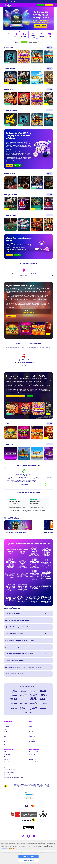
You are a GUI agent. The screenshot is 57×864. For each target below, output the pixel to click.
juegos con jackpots (24, 289)
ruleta (21, 146)
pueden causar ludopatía (45, 1)
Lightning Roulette (10, 390)
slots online (17, 146)
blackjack (25, 146)
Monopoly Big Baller (37, 390)
